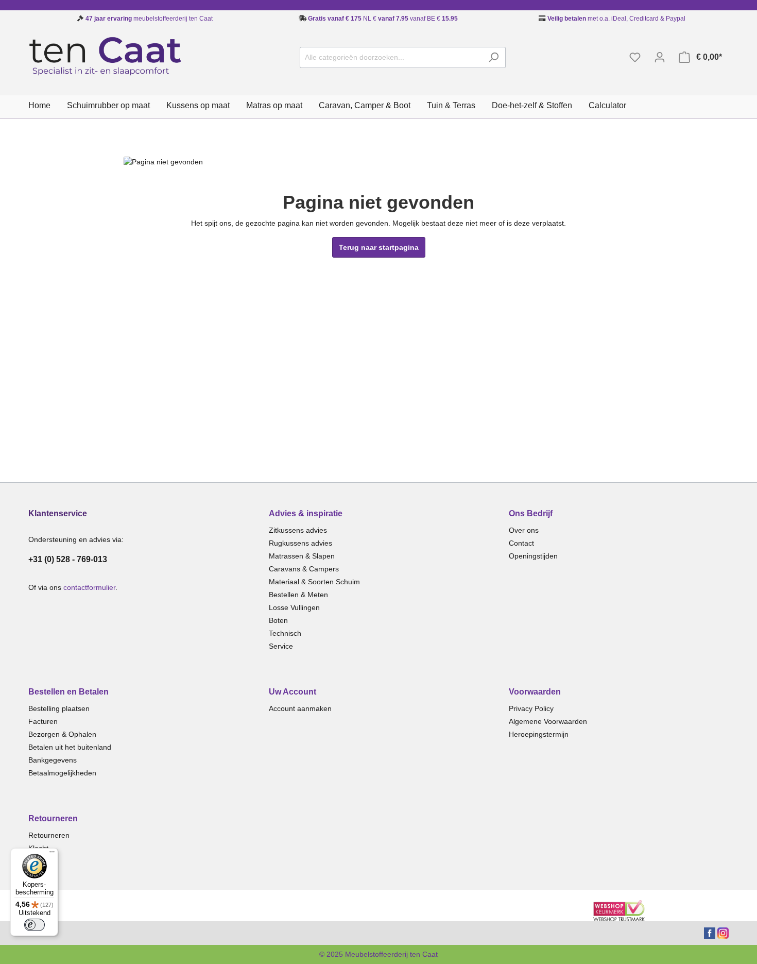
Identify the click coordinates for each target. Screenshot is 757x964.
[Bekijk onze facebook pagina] (709, 932)
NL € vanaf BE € (383, 18)
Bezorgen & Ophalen (62, 734)
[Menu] (52, 854)
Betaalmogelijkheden (62, 773)
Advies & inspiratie (305, 513)
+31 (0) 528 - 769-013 (67, 559)
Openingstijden (533, 556)
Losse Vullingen (294, 607)
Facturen (43, 721)
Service (281, 646)
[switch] (34, 925)
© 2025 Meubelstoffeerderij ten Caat (378, 954)
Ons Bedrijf (531, 513)
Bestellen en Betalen (68, 691)
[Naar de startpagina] (105, 55)
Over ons (524, 530)
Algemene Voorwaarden (548, 721)
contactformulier (89, 587)
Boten (278, 620)
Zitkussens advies (298, 530)
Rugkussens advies (300, 543)
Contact (521, 543)
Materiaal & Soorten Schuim (314, 582)
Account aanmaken (300, 708)
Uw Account (292, 691)
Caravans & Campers (304, 569)
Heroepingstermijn (539, 734)
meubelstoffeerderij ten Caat (149, 18)
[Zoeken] (493, 57)
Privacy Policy (531, 708)
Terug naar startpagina (379, 247)
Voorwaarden (535, 691)
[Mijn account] (659, 57)
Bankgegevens (52, 760)
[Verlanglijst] (635, 57)
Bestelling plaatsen (59, 708)
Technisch (285, 633)
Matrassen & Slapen (302, 556)
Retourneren (53, 818)
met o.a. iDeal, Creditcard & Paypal (615, 18)
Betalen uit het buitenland (69, 747)
